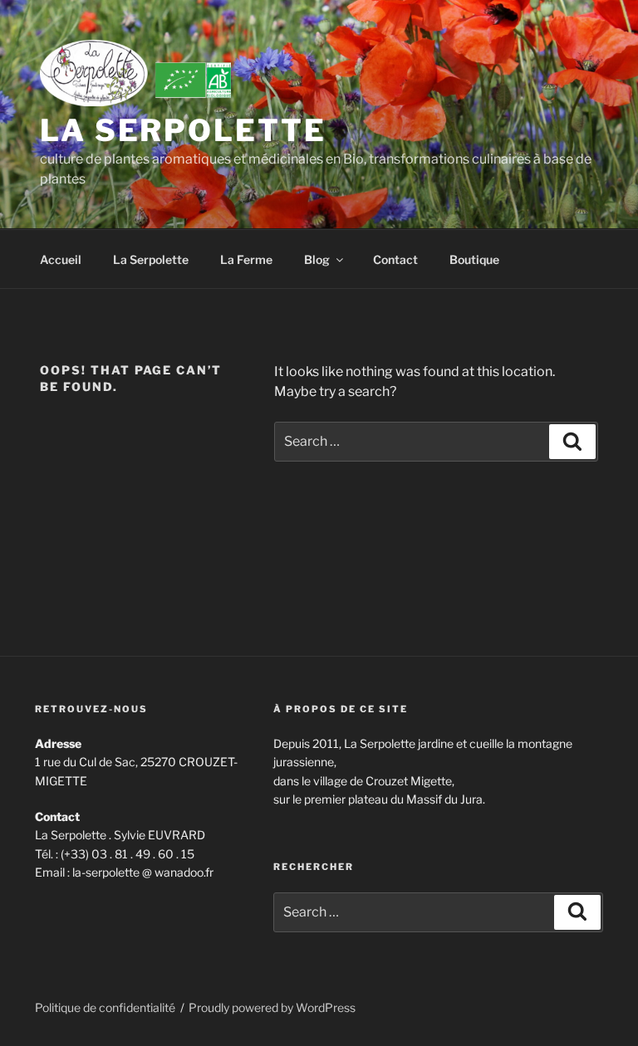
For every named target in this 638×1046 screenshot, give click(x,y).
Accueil (60, 259)
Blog (317, 259)
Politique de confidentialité (105, 1007)
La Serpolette (183, 130)
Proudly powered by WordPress (272, 1007)
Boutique (474, 259)
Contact (395, 259)
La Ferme (246, 259)
